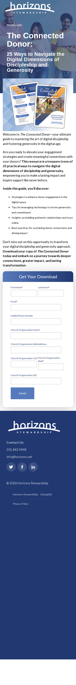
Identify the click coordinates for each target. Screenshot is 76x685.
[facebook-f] (22, 467)
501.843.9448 (16, 450)
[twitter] (11, 467)
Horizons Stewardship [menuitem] (25, 494)
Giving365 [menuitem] (46, 494)
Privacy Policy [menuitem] (20, 503)
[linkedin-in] (33, 467)
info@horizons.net (19, 457)
